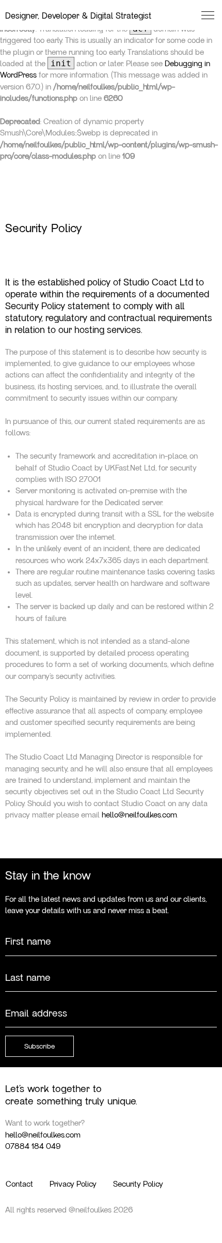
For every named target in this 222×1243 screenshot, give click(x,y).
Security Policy (138, 1184)
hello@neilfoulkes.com (139, 815)
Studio (59, 121)
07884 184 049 (32, 1146)
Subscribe (39, 1046)
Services (70, 151)
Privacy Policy (73, 1184)
